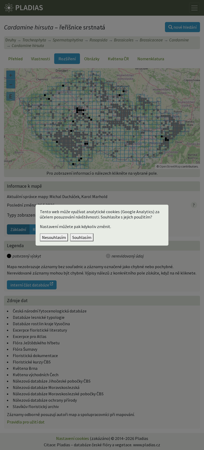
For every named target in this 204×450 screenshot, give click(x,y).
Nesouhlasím (54, 237)
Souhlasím (81, 237)
